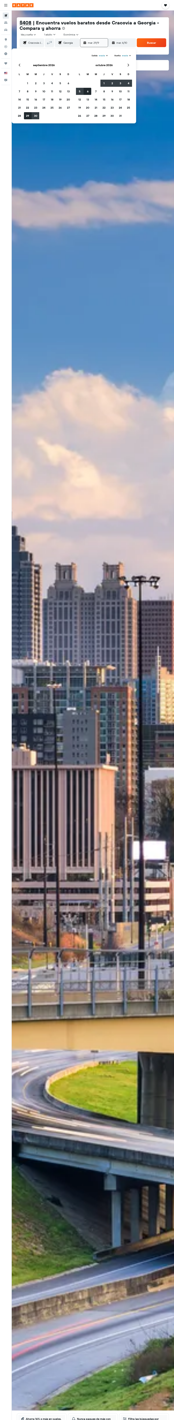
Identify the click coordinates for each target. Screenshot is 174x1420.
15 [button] (27, 99)
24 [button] (43, 107)
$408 (25, 23)
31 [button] (120, 115)
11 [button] (52, 91)
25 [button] (52, 107)
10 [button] (43, 91)
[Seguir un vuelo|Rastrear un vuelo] (5, 46)
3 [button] (44, 83)
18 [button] (52, 99)
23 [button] (35, 107)
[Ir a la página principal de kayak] (22, 5)
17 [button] (44, 99)
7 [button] (19, 91)
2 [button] (36, 83)
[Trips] (5, 63)
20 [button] (68, 99)
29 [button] (27, 115)
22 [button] (27, 107)
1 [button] (27, 83)
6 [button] (68, 83)
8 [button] (27, 91)
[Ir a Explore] (5, 39)
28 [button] (19, 115)
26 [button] (60, 107)
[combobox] (71, 34)
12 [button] (60, 91)
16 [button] (35, 99)
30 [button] (35, 115)
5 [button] (60, 83)
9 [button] (36, 91)
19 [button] (60, 99)
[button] (6, 5)
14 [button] (19, 99)
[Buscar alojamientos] (5, 22)
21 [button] (19, 107)
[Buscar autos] (5, 29)
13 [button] (68, 91)
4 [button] (52, 83)
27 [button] (68, 107)
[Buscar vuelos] (5, 15)
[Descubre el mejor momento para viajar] (5, 53)
